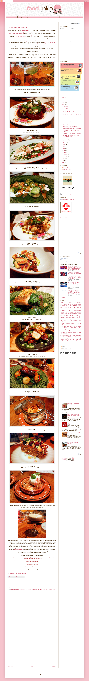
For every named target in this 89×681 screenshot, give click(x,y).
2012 (63, 158)
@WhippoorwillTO (43, 32)
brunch (79, 304)
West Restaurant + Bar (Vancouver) (67, 64)
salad (54, 589)
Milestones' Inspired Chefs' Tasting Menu (72, 128)
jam (71, 320)
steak (69, 335)
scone (72, 332)
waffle (80, 339)
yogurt (75, 340)
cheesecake (78, 307)
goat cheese (72, 319)
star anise (66, 335)
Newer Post (10, 666)
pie (68, 327)
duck (24, 589)
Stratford (73, 335)
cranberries (79, 312)
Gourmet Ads (66, 167)
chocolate (62, 310)
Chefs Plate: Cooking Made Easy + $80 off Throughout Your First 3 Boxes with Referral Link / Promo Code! (73, 405)
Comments (64, 348)
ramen (73, 329)
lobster (69, 322)
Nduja (71, 324)
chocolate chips (69, 310)
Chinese (77, 308)
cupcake (71, 313)
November (65, 108)
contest (65, 312)
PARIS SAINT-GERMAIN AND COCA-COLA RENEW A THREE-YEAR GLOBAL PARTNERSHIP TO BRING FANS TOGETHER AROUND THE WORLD (74, 275)
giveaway (66, 319)
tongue (67, 338)
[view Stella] (68, 194)
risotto (78, 329)
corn (73, 312)
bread (75, 304)
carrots (17, 589)
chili (73, 308)
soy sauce (75, 333)
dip (72, 315)
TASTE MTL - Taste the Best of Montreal (72, 133)
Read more (67, 72)
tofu (80, 336)
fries (61, 319)
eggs (77, 317)
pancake (62, 327)
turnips (80, 338)
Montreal (62, 323)
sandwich (79, 330)
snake (68, 333)
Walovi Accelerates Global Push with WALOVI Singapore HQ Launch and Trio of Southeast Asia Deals (74, 284)
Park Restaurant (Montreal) (69, 121)
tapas (67, 336)
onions (44, 589)
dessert (21, 589)
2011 (63, 160)
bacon (70, 302)
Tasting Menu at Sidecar (65, 86)
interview (68, 320)
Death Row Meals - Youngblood (70, 126)
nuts (38, 589)
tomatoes (62, 338)
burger (75, 305)
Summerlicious (62, 336)
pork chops (79, 327)
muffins (72, 323)
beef (15, 589)
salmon (74, 331)
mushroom (78, 323)
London (73, 322)
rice (75, 329)
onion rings (66, 326)
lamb (61, 322)
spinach (62, 335)
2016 (63, 99)
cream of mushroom (63, 313)
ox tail (75, 326)
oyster (79, 326)
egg (70, 317)
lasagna (65, 322)
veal (66, 339)
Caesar (79, 305)
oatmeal (76, 324)
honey (76, 319)
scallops (68, 332)
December (65, 106)
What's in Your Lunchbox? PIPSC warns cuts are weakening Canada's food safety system (74, 292)
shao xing (76, 332)
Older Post (54, 666)
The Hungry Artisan (73, 336)
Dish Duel (76, 315)
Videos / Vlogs (33, 17)
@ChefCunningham (20, 36)
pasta (47, 589)
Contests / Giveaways (44, 17)
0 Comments (11, 587)
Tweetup (62, 339)
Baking (20, 17)
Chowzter (75, 310)
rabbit (70, 329)
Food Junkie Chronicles (64, 258)
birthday (65, 304)
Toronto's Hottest (72, 338)
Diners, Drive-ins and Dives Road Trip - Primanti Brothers (73, 415)
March (64, 152)
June (64, 146)
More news (62, 297)
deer (64, 315)
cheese (72, 307)
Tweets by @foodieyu (65, 217)
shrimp (65, 333)
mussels (68, 324)
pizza (72, 327)
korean (80, 320)
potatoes (50, 589)
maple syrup (78, 322)
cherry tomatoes (64, 308)
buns (71, 305)
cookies (70, 312)
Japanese (75, 320)
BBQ (78, 302)
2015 (63, 100)
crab (75, 312)
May (64, 148)
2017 (63, 97)
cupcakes (75, 313)
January (65, 156)
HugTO (80, 319)
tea (69, 336)
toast (78, 336)
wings (72, 340)
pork (75, 327)
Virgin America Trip (73, 339)
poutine (67, 329)
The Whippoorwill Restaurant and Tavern (17, 573)
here (27, 43)
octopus (79, 324)
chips (80, 308)
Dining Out (13, 17)
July (64, 144)
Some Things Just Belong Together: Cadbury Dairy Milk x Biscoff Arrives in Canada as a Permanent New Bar (74, 268)
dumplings (62, 317)
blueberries (70, 304)
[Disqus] (32, 609)
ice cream (30, 589)
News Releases (55, 17)
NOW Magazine (22, 32)
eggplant (73, 317)
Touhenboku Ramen (67, 124)
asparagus (66, 302)
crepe (69, 313)
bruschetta (62, 305)
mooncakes (68, 323)
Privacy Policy (64, 17)
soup (71, 333)
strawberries (78, 335)
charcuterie (67, 307)
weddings (62, 340)
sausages (62, 332)
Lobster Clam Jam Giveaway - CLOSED (68, 80)
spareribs (79, 333)
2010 (63, 162)
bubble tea (68, 305)
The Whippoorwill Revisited (17, 27)
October (65, 138)
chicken (70, 309)
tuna (77, 338)
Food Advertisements (73, 23)
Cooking (26, 17)
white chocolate (68, 340)
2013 (63, 104)
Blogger (47, 674)
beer (61, 304)
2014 (63, 102)
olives (41, 589)
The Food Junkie (67, 169)
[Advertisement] (66, 377)
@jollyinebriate (32, 35)
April (64, 150)
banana (74, 302)
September (65, 140)
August (65, 142)
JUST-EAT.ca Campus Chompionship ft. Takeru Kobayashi (71, 136)
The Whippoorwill (26, 30)
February (65, 154)
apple (12, 589)
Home (8, 17)
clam (61, 312)
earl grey (67, 317)
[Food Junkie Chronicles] (61, 259)
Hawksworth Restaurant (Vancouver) (67, 75)
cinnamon (79, 310)
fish (26, 589)
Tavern (22, 33)
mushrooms (34, 589)
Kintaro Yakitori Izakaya (68, 109)
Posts (63, 346)
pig (69, 327)
